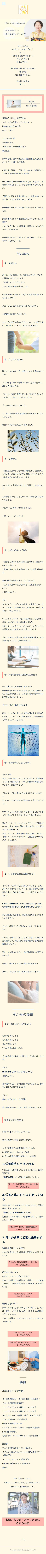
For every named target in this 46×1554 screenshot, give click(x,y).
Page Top (23, 1539)
